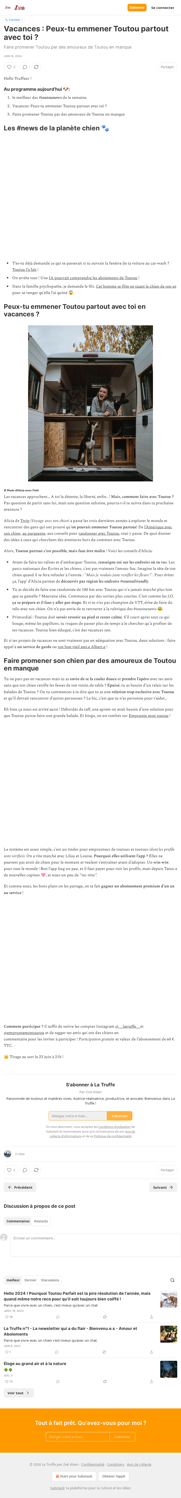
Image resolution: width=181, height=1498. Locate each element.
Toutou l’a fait (24, 270)
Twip (24, 521)
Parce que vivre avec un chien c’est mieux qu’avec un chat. (51, 1340)
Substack (57, 1488)
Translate (14, 19)
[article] (90, 1305)
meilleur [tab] (13, 1280)
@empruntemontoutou (24, 1033)
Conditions (115, 1464)
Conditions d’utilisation (114, 1127)
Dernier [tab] (31, 1280)
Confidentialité (92, 1464)
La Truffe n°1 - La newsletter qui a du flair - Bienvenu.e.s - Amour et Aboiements (70, 1331)
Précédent (23, 1187)
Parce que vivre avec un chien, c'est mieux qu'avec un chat (51, 1305)
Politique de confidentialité (113, 1136)
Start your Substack (76, 1476)
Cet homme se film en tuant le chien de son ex (136, 286)
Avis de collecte (139, 1464)
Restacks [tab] (41, 1221)
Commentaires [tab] (18, 1221)
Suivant (160, 1187)
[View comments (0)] (25, 67)
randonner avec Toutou (98, 533)
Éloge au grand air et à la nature (35, 1363)
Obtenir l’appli (113, 1476)
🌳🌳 (8, 1369)
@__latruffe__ (127, 1026)
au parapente (33, 533)
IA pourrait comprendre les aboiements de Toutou (93, 278)
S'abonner (137, 7)
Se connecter (162, 7)
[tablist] (27, 1221)
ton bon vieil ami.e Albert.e (81, 647)
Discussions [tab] (50, 1280)
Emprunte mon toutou (149, 716)
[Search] (172, 1280)
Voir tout (16, 1392)
